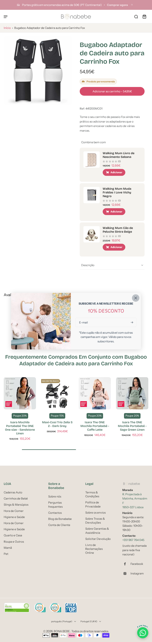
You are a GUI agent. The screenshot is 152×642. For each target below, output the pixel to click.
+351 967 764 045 (133, 540)
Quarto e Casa (13, 535)
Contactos (55, 512)
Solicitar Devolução (98, 538)
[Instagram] (126, 573)
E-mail (83, 322)
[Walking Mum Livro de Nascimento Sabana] (91, 159)
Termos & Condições (92, 494)
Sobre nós (54, 496)
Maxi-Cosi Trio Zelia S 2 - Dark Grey (57, 424)
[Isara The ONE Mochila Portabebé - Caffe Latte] (95, 393)
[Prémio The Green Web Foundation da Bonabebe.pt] (17, 608)
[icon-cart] (144, 16)
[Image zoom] (38, 70)
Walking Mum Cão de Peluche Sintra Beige (118, 229)
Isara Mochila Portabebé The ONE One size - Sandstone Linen (20, 427)
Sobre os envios (95, 512)
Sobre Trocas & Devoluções (95, 520)
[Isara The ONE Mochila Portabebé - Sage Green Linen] (132, 393)
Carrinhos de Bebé (16, 498)
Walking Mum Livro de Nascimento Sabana (118, 155)
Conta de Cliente (59, 525)
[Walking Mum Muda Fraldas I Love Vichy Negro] (91, 195)
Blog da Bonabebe (60, 519)
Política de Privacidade (93, 504)
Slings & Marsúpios (16, 504)
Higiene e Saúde (14, 517)
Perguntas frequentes (55, 504)
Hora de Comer (14, 510)
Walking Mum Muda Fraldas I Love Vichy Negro (117, 192)
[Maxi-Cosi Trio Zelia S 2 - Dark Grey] (57, 393)
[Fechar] (135, 298)
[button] (112, 91)
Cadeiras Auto (13, 492)
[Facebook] (126, 564)
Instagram (137, 573)
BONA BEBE (62, 631)
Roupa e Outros (14, 541)
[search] (136, 16)
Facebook (136, 564)
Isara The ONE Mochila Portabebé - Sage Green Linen (132, 425)
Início (7, 28)
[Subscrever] (131, 322)
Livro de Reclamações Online (94, 548)
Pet (6, 554)
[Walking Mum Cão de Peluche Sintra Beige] (91, 234)
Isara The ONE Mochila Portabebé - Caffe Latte (94, 425)
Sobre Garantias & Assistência (97, 530)
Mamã (8, 547)
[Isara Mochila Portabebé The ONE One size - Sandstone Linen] (20, 393)
